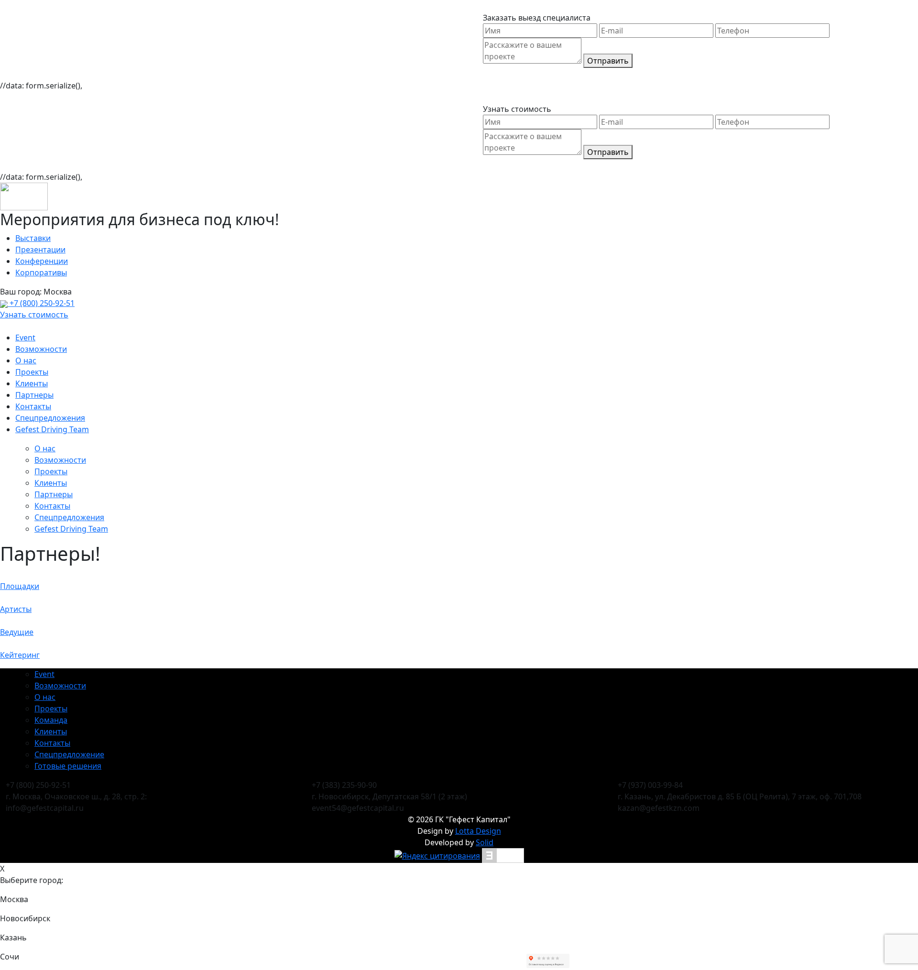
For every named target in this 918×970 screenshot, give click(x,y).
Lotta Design (478, 831)
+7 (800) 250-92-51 (41, 303)
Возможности (41, 349)
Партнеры (34, 395)
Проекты (31, 372)
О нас (25, 360)
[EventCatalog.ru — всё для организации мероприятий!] (503, 855)
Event (25, 337)
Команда (50, 720)
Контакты (33, 406)
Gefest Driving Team (52, 429)
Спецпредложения (50, 418)
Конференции (41, 261)
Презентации (40, 249)
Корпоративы (41, 272)
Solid (484, 842)
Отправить (608, 60)
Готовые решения (67, 766)
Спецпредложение (69, 754)
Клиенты (31, 383)
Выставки (33, 238)
